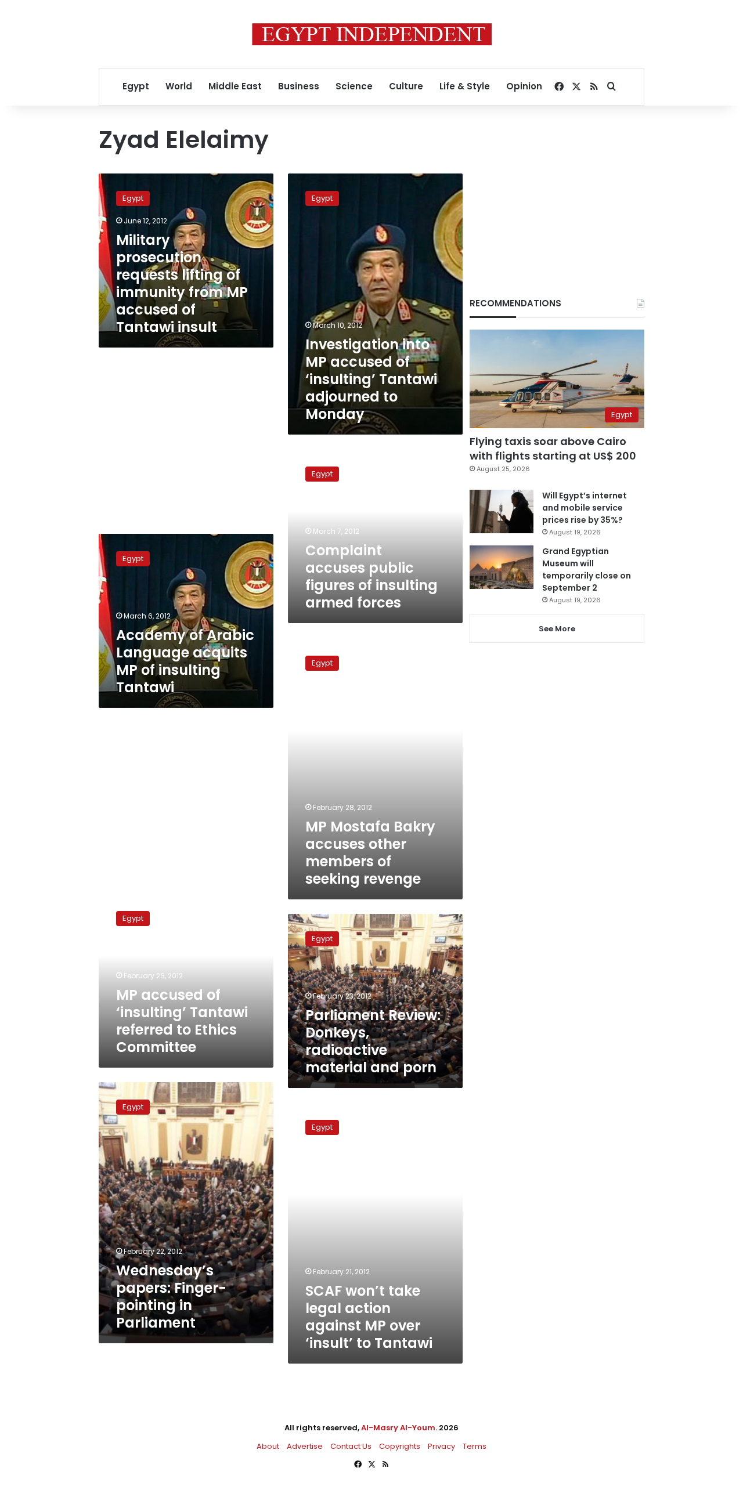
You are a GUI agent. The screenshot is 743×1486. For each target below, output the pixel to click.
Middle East (235, 86)
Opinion (524, 86)
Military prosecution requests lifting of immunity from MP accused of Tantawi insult (182, 283)
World (178, 86)
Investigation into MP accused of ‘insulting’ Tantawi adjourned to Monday (371, 379)
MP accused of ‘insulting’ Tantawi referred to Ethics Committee (182, 1021)
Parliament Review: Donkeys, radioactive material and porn (373, 1041)
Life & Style (464, 86)
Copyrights (399, 1446)
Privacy (441, 1446)
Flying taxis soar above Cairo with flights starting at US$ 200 (553, 448)
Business (298, 86)
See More (557, 628)
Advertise (305, 1446)
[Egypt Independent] (372, 34)
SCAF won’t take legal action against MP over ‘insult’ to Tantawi (368, 1317)
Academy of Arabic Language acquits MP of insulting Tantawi (185, 661)
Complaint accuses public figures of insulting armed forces (371, 576)
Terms (474, 1446)
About (268, 1446)
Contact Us (351, 1446)
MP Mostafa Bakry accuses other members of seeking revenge (370, 852)
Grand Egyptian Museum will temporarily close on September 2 (586, 569)
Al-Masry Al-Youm (398, 1427)
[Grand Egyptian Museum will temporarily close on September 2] (501, 567)
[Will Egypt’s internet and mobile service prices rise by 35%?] (501, 511)
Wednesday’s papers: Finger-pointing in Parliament (171, 1296)
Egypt (135, 86)
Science (354, 86)
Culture (406, 86)
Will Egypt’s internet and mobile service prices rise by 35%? (584, 508)
